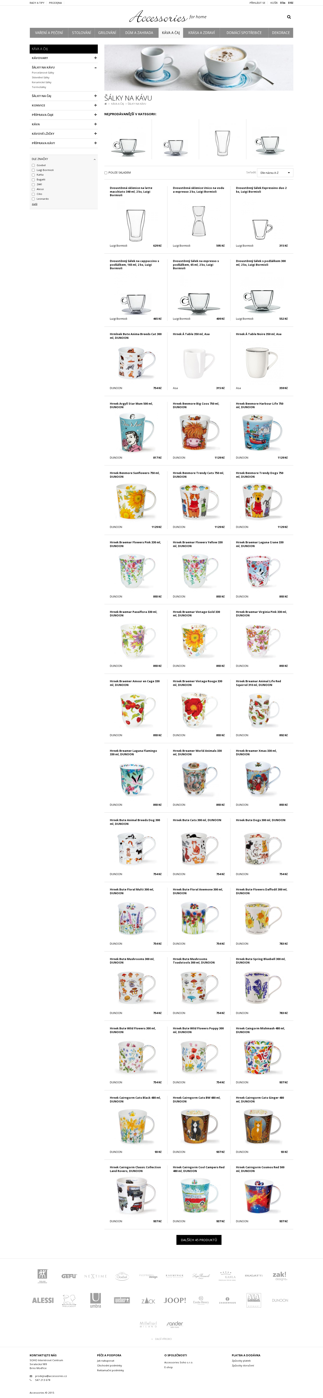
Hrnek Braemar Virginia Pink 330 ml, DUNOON (261, 613)
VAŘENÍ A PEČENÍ (49, 33)
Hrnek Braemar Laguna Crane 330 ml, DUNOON (259, 544)
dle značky (40, 159)
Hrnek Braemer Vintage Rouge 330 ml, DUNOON (197, 683)
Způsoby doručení (243, 1365)
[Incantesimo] (148, 1277)
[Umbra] (95, 1301)
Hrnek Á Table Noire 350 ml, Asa (258, 334)
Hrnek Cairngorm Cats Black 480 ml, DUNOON (135, 1099)
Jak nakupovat (105, 1360)
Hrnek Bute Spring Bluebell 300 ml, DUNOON (261, 961)
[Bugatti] (254, 1277)
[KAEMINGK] (175, 1277)
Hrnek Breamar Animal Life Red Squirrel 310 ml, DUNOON (258, 683)
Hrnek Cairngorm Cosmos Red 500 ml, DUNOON (260, 1169)
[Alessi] (43, 1301)
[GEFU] (69, 1277)
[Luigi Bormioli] (201, 1277)
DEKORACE (281, 33)
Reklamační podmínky (110, 1370)
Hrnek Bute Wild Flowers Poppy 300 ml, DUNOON (198, 1030)
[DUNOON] (280, 1301)
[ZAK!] (280, 1277)
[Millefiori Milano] (148, 1326)
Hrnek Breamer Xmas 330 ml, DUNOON (256, 752)
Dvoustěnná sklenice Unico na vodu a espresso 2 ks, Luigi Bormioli (198, 190)
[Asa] (254, 1301)
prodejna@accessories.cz (51, 1376)
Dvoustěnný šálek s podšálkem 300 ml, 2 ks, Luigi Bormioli (261, 263)
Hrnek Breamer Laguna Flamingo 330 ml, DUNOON (133, 752)
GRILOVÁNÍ (107, 33)
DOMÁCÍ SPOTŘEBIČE (244, 33)
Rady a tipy (37, 2)
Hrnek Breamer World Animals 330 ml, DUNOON (197, 752)
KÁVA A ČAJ (171, 33)
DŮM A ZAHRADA (139, 33)
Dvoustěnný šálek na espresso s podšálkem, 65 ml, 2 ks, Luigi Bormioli (196, 264)
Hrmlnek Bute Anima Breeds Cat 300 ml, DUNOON (136, 336)
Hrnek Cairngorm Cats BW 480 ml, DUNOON (197, 1099)
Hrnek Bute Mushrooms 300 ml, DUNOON (132, 961)
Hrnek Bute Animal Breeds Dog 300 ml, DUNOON (135, 822)
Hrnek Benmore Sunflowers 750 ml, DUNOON (135, 475)
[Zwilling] (43, 1277)
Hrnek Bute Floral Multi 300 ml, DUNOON (132, 891)
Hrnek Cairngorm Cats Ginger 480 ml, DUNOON (260, 1099)
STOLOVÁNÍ (81, 33)
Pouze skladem (120, 172)
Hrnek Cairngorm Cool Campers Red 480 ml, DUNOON (199, 1169)
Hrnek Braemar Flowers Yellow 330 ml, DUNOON (198, 544)
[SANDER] (175, 1326)
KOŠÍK (281, 2)
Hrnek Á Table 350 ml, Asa (191, 334)
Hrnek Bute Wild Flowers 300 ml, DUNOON (133, 1030)
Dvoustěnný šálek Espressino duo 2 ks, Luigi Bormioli (261, 190)
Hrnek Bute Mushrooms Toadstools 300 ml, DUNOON (194, 961)
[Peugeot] (69, 1301)
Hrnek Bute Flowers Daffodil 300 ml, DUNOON (261, 891)
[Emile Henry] (201, 1301)
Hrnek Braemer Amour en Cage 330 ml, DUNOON (135, 683)
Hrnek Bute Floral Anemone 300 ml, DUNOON (198, 891)
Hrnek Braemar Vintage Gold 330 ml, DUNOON (196, 613)
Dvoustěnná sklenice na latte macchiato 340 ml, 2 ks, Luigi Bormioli (131, 191)
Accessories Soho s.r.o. (178, 1362)
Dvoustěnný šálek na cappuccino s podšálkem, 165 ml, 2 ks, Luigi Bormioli (134, 264)
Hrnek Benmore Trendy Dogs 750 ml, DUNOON (259, 475)
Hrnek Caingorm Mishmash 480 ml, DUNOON (260, 1030)
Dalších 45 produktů (199, 1240)
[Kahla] (227, 1277)
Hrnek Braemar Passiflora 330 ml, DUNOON (133, 613)
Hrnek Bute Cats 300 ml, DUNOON (197, 820)
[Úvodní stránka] (161, 21)
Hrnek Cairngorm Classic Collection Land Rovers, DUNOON (135, 1169)
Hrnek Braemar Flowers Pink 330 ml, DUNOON (135, 544)
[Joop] (175, 1301)
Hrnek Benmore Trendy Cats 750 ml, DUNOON (198, 475)
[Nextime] (95, 1277)
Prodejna (55, 2)
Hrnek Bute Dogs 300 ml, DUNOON (260, 820)
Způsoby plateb (241, 1360)
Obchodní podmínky (109, 1365)
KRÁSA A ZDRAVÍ (201, 33)
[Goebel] (122, 1277)
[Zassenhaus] (227, 1301)
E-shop (168, 1367)
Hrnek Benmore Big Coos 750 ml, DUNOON (196, 405)
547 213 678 (42, 1380)
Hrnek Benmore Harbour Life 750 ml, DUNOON (259, 405)
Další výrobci (163, 1339)
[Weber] (122, 1301)
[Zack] (148, 1301)
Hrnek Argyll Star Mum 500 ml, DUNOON (131, 405)
